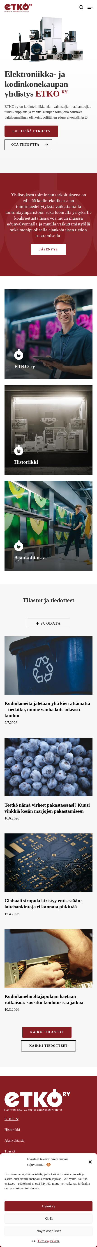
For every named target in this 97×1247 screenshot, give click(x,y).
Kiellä (49, 1218)
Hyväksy (48, 1206)
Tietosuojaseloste (48, 1241)
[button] (90, 1162)
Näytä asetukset (49, 1231)
